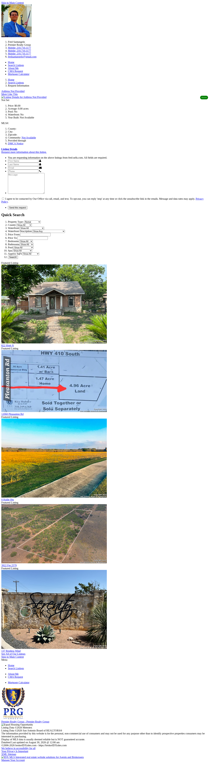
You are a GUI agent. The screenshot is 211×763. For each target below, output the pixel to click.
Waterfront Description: (20, 231)
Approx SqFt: (15, 253)
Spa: (10, 250)
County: (12, 225)
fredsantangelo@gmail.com (22, 56)
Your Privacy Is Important (14, 751)
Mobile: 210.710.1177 (19, 47)
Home (11, 62)
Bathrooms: (14, 244)
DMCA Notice (15, 143)
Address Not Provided (13, 91)
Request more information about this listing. (24, 152)
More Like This (9, 94)
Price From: (14, 234)
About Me (13, 68)
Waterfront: (14, 228)
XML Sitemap (8, 754)
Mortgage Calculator (18, 74)
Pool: (10, 247)
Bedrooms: (13, 241)
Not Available (29, 137)
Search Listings (16, 65)
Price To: (12, 238)
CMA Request (15, 71)
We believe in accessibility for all (18, 748)
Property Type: (15, 221)
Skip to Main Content (12, 2)
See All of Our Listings (13, 653)
